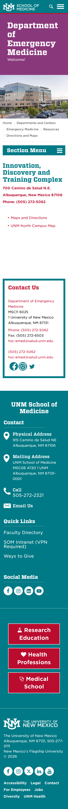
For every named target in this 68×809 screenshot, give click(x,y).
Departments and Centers (36, 123)
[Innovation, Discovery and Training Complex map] (34, 248)
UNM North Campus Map (33, 226)
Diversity (12, 796)
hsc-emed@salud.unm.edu (30, 341)
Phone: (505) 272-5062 (24, 202)
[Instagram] (18, 590)
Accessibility (15, 783)
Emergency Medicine (22, 129)
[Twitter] (28, 770)
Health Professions (34, 658)
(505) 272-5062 (21, 352)
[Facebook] (8, 590)
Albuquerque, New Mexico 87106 (32, 195)
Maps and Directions (29, 218)
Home (7, 123)
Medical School (36, 683)
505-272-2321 (28, 495)
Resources (51, 129)
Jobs (38, 790)
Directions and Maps (22, 135)
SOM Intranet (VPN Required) (25, 544)
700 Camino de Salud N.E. (27, 188)
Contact (52, 783)
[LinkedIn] (28, 590)
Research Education (35, 634)
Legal (36, 783)
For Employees (17, 790)
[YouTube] (49, 771)
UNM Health (34, 796)
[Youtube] (39, 590)
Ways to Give (19, 556)
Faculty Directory (23, 532)
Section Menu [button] (26, 150)
